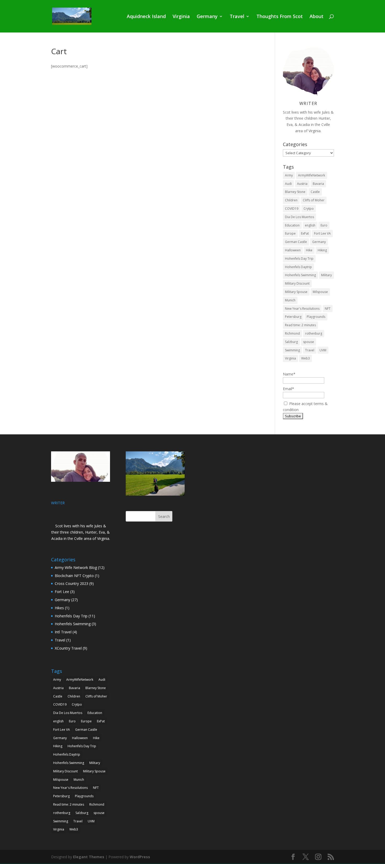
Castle (315, 192)
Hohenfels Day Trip (299, 258)
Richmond (292, 333)
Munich (290, 300)
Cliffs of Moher (313, 200)
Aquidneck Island (146, 16)
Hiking (322, 250)
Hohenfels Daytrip (298, 267)
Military (326, 275)
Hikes (59, 607)
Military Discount (297, 283)
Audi (288, 183)
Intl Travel (63, 631)
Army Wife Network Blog (76, 567)
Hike (309, 250)
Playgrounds (316, 316)
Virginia (181, 16)
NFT (328, 308)
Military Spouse (296, 292)
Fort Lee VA (322, 233)
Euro (324, 225)
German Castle (296, 242)
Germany (207, 16)
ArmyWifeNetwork (311, 175)
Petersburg (293, 316)
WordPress (140, 856)
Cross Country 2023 (71, 583)
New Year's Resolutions (302, 308)
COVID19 (291, 208)
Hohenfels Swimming (300, 275)
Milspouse (320, 292)
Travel (237, 16)
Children (291, 200)
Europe (290, 233)
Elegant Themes (88, 856)
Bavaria (318, 183)
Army (289, 175)
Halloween (293, 250)
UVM (323, 350)
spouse (308, 342)
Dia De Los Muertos (299, 217)
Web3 (305, 358)
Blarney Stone (295, 192)
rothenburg (313, 333)
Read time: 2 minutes (300, 325)
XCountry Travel (68, 648)
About (316, 16)
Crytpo (309, 208)
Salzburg (291, 342)
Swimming (292, 350)
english (310, 225)
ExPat (305, 233)
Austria (302, 183)
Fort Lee (62, 591)
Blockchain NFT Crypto (74, 575)
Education (292, 225)
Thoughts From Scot (279, 16)
